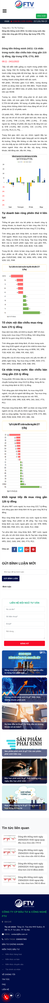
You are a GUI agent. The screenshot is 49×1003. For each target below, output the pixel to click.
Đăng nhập (41, 16)
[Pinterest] (33, 550)
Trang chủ (6, 28)
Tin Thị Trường (17, 28)
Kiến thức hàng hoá (13, 954)
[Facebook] (14, 550)
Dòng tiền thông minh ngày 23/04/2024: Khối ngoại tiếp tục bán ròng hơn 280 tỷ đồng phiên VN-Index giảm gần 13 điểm (31, 883)
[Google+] (27, 550)
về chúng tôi (8, 974)
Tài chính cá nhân (12, 969)
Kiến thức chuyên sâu (14, 964)
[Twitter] (20, 550)
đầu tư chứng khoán (12, 944)
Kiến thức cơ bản (12, 959)
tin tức (6, 979)
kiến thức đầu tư (11, 949)
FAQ (4, 984)
